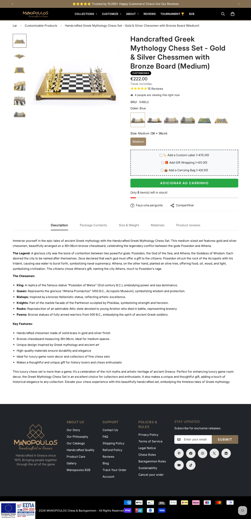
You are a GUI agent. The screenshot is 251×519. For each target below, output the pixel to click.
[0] (232, 13)
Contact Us (110, 430)
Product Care (76, 456)
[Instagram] (202, 453)
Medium (139, 143)
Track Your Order (114, 470)
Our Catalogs (76, 443)
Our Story (73, 430)
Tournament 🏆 (172, 13)
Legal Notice (147, 448)
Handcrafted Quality (80, 450)
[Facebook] (191, 453)
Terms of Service (150, 441)
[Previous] (12, 4)
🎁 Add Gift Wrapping (186, 163)
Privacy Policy (148, 435)
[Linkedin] (226, 453)
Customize (110, 13)
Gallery (71, 463)
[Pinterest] (179, 453)
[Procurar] (223, 14)
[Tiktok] (191, 465)
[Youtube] (179, 465)
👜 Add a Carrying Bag (186, 170)
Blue (137, 120)
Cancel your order (151, 474)
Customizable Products (41, 25)
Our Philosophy (77, 436)
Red (171, 120)
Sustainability (147, 468)
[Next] (238, 4)
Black (221, 120)
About (131, 13)
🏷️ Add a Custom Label (186, 155)
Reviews (150, 13)
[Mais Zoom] (112, 42)
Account (108, 476)
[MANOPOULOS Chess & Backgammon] (30, 14)
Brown (154, 120)
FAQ (105, 436)
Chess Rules (147, 455)
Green (187, 120)
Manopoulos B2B (78, 470)
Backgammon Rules (152, 461)
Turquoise (204, 120)
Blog (106, 463)
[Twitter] (214, 453)
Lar (15, 25)
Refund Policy (112, 450)
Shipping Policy (113, 443)
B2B (191, 13)
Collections (84, 13)
